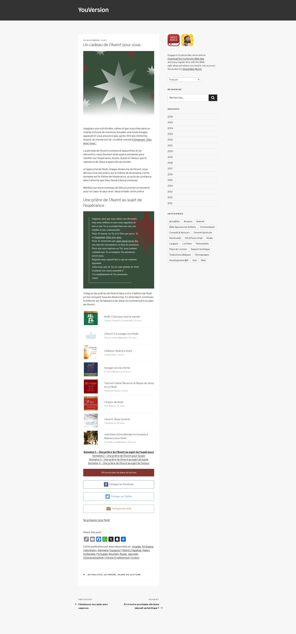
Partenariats (202, 243)
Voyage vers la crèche (117, 367)
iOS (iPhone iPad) (193, 238)
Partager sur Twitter (121, 496)
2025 (170, 122)
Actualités (95, 575)
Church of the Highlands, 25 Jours (120, 337)
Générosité (175, 238)
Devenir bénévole (203, 232)
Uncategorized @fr (178, 260)
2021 (170, 145)
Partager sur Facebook (121, 484)
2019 (170, 157)
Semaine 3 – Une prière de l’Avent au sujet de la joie (118, 459)
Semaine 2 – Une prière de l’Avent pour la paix (118, 455)
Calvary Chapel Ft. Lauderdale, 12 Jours (122, 320)
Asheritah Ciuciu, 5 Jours (116, 390)
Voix (194, 260)
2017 (170, 168)
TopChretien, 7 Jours (114, 354)
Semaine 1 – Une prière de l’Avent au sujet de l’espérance (119, 452)
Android (200, 221)
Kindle (209, 238)
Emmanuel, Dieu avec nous (108, 237)
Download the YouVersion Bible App (186, 58)
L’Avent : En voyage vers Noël (121, 333)
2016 (170, 174)
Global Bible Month (192, 69)
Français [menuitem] (173, 79)
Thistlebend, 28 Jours (114, 423)
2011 (170, 203)
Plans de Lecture (129, 575)
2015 (170, 180)
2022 (170, 139)
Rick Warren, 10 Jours (114, 406)
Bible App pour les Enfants (182, 227)
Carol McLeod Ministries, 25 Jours (120, 442)
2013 (170, 191)
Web (203, 260)
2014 (170, 185)
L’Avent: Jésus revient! (117, 419)
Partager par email (121, 508)
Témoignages (202, 254)
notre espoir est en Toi (127, 241)
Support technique (200, 249)
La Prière (110, 575)
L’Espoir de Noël (113, 402)
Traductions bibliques (180, 254)
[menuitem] (136, 546)
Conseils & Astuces (179, 232)
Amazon (188, 221)
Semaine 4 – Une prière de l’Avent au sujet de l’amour (118, 463)
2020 (170, 151)
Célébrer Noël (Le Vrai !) (118, 350)
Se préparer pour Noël (96, 520)
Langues (173, 243)
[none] (184, 79)
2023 (170, 134)
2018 (170, 162)
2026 (170, 116)
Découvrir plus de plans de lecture (118, 472)
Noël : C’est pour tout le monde (122, 316)
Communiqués (207, 227)
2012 (170, 197)
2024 (170, 128)
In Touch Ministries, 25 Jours (117, 371)
